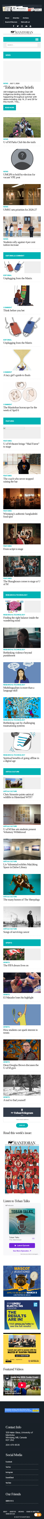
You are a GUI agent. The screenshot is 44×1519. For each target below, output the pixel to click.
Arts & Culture (12, 772)
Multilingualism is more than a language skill (18, 689)
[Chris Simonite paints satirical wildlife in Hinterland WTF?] (22, 783)
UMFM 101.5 (10, 1500)
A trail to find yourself (14, 1100)
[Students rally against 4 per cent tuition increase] (22, 226)
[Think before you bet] (22, 295)
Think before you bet (13, 310)
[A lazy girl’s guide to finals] (22, 360)
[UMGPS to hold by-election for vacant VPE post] (22, 159)
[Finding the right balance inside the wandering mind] (22, 606)
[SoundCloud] (26, 25)
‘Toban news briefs (18, 87)
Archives (26, 18)
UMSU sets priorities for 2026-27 (20, 209)
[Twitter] (18, 25)
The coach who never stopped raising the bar (18, 480)
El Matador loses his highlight (18, 997)
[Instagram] (22, 25)
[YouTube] (30, 25)
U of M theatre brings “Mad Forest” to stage (21, 445)
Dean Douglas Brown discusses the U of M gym (21, 1066)
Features (10, 421)
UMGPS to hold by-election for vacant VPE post (19, 176)
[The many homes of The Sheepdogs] (22, 884)
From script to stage (13, 548)
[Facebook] (13, 25)
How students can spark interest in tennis (20, 1031)
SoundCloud (10, 1477)
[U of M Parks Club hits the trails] (22, 127)
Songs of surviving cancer (16, 931)
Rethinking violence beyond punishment (17, 654)
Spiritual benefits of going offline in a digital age (21, 759)
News (8, 55)
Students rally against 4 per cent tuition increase (19, 243)
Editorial (7, 275)
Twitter (8, 1467)
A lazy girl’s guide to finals (16, 375)
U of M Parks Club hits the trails (19, 142)
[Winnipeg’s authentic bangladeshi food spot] (22, 498)
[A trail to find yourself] (22, 1085)
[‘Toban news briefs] (22, 71)
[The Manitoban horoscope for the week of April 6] (22, 392)
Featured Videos (13, 1369)
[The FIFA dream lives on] (22, 954)
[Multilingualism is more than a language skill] (22, 672)
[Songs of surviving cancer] (22, 916)
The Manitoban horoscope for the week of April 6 (20, 409)
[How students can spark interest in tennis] (22, 1014)
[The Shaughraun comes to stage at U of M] (22, 566)
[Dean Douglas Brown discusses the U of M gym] (22, 1049)
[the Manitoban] (22, 32)
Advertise (16, 18)
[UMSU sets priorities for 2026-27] (22, 194)
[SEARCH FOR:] (22, 44)
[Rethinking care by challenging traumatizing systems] (22, 707)
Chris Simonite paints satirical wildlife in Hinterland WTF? (18, 796)
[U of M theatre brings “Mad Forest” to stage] (22, 433)
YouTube (8, 1482)
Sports (9, 943)
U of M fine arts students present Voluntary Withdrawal (19, 831)
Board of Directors (11, 22)
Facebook (9, 1461)
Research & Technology (16, 595)
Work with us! (25, 22)
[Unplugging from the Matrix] (22, 267)
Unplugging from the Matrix (17, 278)
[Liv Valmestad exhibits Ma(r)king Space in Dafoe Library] (22, 849)
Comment (7, 307)
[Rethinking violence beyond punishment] (22, 637)
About (7, 18)
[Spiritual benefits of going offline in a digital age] (22, 742)
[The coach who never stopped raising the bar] (22, 463)
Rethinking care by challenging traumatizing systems (19, 724)
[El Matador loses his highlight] (22, 982)
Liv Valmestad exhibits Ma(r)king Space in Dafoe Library (20, 866)
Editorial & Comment (15, 256)
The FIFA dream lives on (15, 965)
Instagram (9, 1472)
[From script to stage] (22, 533)
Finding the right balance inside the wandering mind (21, 619)
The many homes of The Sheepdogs (21, 899)
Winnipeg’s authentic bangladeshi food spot (20, 515)
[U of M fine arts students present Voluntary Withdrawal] (22, 814)
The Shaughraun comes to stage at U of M (21, 583)
